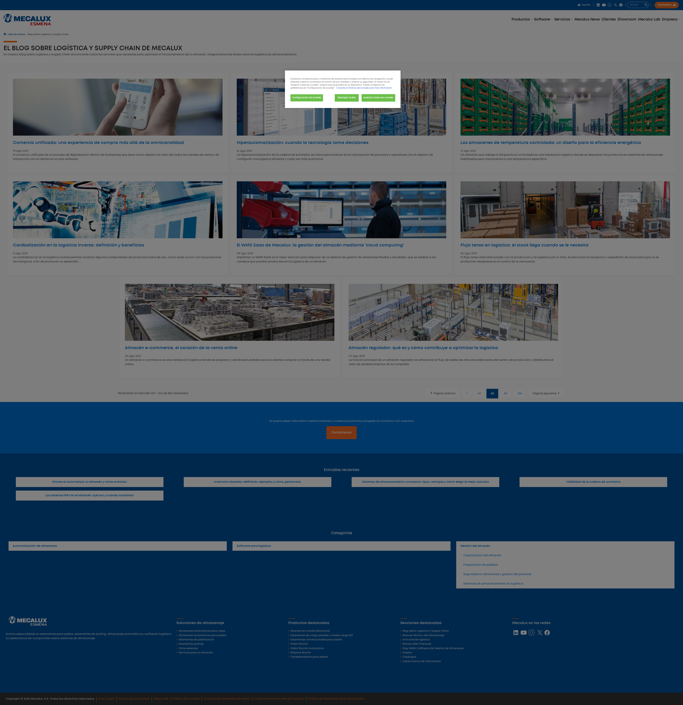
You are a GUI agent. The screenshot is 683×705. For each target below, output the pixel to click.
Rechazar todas (347, 98)
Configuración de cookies (306, 98)
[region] (343, 89)
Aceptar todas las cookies (378, 98)
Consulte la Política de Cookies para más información (364, 88)
